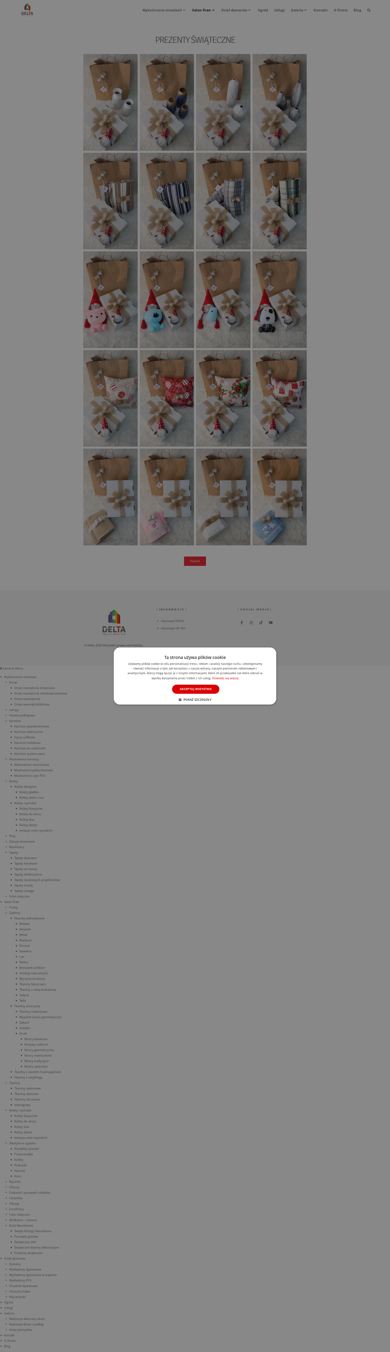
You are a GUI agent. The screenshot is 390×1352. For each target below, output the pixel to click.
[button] (195, 700)
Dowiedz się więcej (225, 678)
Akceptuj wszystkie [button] (196, 689)
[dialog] (195, 675)
